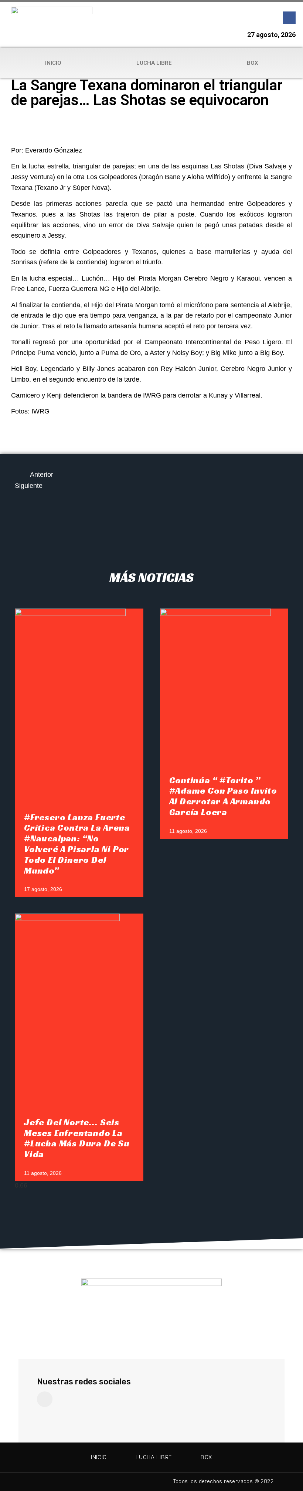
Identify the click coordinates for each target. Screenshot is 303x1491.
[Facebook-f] (289, 17)
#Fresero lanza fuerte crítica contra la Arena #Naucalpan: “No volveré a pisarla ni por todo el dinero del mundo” (77, 844)
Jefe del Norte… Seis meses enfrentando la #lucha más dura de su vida (77, 1138)
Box (252, 63)
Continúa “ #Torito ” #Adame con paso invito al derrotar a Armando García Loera (223, 796)
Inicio (53, 63)
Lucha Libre (154, 63)
